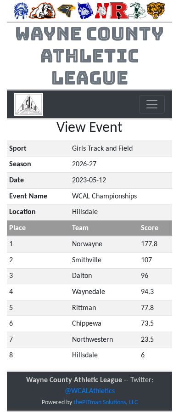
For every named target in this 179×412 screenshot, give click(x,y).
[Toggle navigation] (152, 104)
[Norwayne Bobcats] (102, 10)
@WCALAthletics (90, 391)
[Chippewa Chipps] (21, 10)
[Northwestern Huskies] (86, 10)
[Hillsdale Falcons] (67, 10)
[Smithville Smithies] (137, 10)
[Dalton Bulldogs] (42, 10)
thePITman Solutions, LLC (105, 402)
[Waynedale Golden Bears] (155, 10)
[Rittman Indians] (119, 10)
